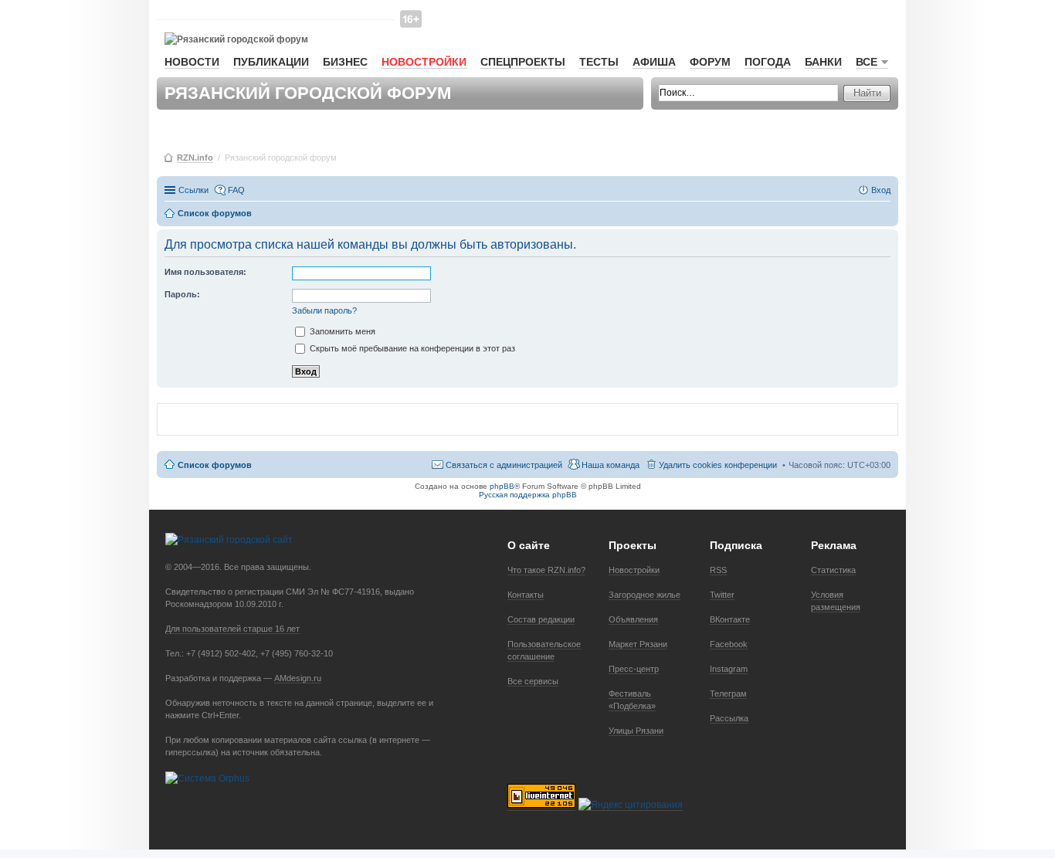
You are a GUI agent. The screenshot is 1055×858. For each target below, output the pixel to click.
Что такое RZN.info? (546, 570)
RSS (718, 570)
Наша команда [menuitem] (610, 465)
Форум (710, 62)
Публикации (271, 62)
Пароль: (182, 294)
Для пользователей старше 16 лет (232, 628)
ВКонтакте (730, 619)
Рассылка (729, 718)
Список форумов (215, 465)
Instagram (729, 668)
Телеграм (728, 693)
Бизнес (345, 62)
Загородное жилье (644, 594)
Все (866, 62)
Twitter (722, 594)
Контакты (525, 594)
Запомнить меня (341, 331)
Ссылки (193, 190)
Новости (192, 62)
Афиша (654, 62)
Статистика (833, 570)
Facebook (729, 644)
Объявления (633, 619)
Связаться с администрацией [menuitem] (504, 465)
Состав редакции (541, 619)
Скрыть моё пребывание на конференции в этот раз (411, 348)
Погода (768, 62)
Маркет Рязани (638, 644)
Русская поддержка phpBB (528, 494)
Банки (823, 62)
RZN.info (195, 157)
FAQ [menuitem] (236, 190)
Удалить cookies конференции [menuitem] (718, 465)
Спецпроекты (522, 62)
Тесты (599, 62)
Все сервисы (532, 681)
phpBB (502, 486)
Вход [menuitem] (880, 190)
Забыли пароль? (324, 310)
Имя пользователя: (205, 271)
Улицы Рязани (636, 730)
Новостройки (424, 62)
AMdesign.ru (297, 678)
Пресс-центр (634, 668)
